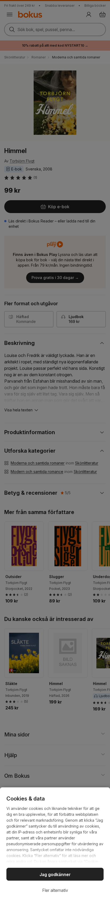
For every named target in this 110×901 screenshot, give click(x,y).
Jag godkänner (55, 874)
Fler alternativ (55, 890)
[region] (55, 844)
